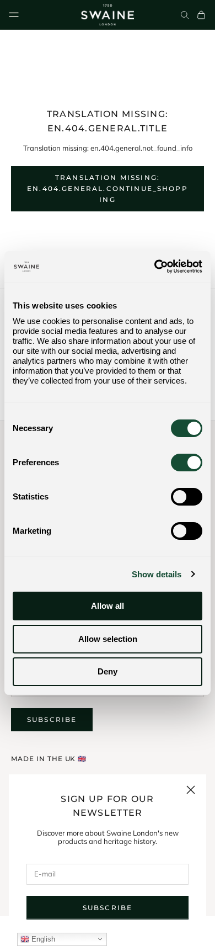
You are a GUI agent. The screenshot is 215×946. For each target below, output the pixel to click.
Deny (107, 671)
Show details (156, 574)
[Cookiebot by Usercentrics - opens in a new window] (154, 266)
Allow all (107, 605)
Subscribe (107, 908)
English (42, 939)
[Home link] (107, 14)
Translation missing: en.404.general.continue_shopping (107, 188)
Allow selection (107, 639)
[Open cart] (201, 15)
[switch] (186, 462)
